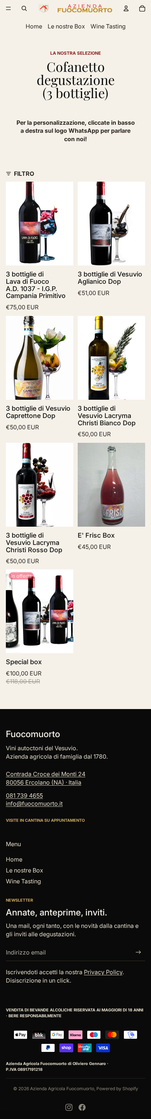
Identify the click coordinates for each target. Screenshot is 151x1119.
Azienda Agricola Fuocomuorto (62, 1088)
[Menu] (8, 8)
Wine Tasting (108, 26)
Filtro (24, 173)
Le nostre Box (66, 26)
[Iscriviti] (138, 952)
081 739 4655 (24, 795)
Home (34, 26)
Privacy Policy (103, 972)
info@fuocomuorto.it (34, 803)
